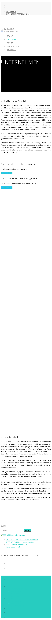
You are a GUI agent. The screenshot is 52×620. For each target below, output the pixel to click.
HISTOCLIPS (15, 603)
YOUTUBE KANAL (17, 601)
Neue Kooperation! (13, 547)
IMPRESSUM (11, 11)
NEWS (13, 584)
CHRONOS (9, 579)
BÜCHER (14, 582)
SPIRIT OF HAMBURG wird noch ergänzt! (20, 542)
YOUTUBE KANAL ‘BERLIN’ (19, 591)
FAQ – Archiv (15, 596)
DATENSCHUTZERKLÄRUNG (18, 14)
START (8, 577)
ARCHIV (8, 586)
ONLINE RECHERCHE (18, 594)
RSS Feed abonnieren (16, 535)
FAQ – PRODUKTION (18, 606)
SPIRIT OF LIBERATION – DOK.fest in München (22, 540)
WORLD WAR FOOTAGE (19, 589)
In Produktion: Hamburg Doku (16, 544)
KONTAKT (11, 49)
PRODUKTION (11, 599)
